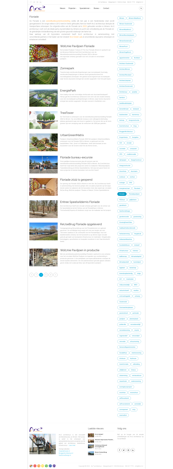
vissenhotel (123, 381)
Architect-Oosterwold (126, 63)
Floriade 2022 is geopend (76, 179)
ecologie (122, 182)
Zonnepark (67, 68)
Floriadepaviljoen (134, 194)
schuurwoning (134, 341)
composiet (133, 148)
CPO (120, 154)
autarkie (134, 92)
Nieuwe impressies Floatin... (104, 439)
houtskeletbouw (124, 245)
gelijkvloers (132, 199)
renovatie (122, 341)
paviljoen (122, 319)
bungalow (135, 137)
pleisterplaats (134, 319)
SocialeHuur (123, 353)
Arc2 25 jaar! (99, 434)
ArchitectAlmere (124, 69)
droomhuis (122, 171)
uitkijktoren (122, 370)
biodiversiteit (123, 114)
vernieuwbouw (136, 375)
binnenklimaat (123, 109)
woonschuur (134, 392)
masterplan (130, 279)
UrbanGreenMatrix (72, 135)
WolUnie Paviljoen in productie (79, 250)
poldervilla (122, 324)
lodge (139, 273)
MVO (135, 285)
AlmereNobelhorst (125, 29)
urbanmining (123, 375)
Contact (106, 8)
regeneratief (123, 336)
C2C (120, 143)
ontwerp (137, 296)
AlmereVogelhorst (125, 52)
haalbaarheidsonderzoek (127, 228)
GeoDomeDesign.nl (65, 455)
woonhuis (122, 392)
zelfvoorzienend (124, 404)
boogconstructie (134, 120)
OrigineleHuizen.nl (64, 451)
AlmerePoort (123, 46)
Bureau (96, 8)
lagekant (122, 268)
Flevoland (137, 188)
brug (135, 126)
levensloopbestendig (126, 273)
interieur (135, 250)
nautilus (136, 290)
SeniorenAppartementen (127, 347)
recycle (136, 330)
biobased (136, 109)
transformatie (123, 364)
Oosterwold (123, 302)
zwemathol (123, 415)
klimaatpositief (124, 262)
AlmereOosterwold (125, 41)
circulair (129, 143)
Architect (137, 58)
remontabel (135, 336)
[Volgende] (55, 275)
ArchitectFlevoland (125, 75)
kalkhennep (123, 256)
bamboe (122, 97)
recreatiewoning (124, 330)
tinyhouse (133, 358)
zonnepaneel (123, 409)
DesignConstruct (136, 160)
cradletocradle (131, 154)
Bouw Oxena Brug (101, 452)
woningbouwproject (125, 387)
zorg (133, 409)
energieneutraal (124, 188)
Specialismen (85, 8)
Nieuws (62, 8)
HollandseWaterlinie (125, 239)
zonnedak (137, 404)
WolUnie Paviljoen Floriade (77, 46)
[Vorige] (31, 275)
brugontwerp (123, 137)
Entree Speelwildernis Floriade (80, 202)
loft (120, 279)
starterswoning (136, 353)
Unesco (133, 370)
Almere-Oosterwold (125, 24)
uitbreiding (136, 364)
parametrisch (123, 313)
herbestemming (124, 233)
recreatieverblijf (135, 324)
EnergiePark (68, 90)
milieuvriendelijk (124, 285)
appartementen (124, 58)
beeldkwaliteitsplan (125, 103)
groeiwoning (137, 216)
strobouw (122, 358)
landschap (133, 268)
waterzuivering (136, 381)
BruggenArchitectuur (126, 131)
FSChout (122, 199)
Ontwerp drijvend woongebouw (101, 446)
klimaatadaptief (136, 256)
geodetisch (122, 205)
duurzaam (134, 171)
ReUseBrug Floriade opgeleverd (81, 224)
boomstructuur (124, 126)
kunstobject (137, 262)
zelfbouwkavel (124, 398)
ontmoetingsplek (124, 296)
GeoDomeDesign (124, 211)
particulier (136, 313)
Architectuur (123, 92)
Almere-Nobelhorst (135, 18)
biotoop (121, 120)
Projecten (71, 8)
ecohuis (132, 177)
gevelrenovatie (124, 216)
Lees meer (72, 445)
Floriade (121, 194)
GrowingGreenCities (125, 222)
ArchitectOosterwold (126, 86)
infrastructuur (123, 250)
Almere (121, 18)
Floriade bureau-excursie (76, 157)
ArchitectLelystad (125, 80)
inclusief (137, 245)
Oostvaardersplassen (126, 307)
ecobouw (122, 177)
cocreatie (122, 148)
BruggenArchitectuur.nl (66, 453)
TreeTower (67, 112)
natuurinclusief (124, 290)
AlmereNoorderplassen (126, 35)
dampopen (122, 160)
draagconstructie (124, 165)
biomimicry (135, 114)
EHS (130, 182)
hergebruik (137, 233)
